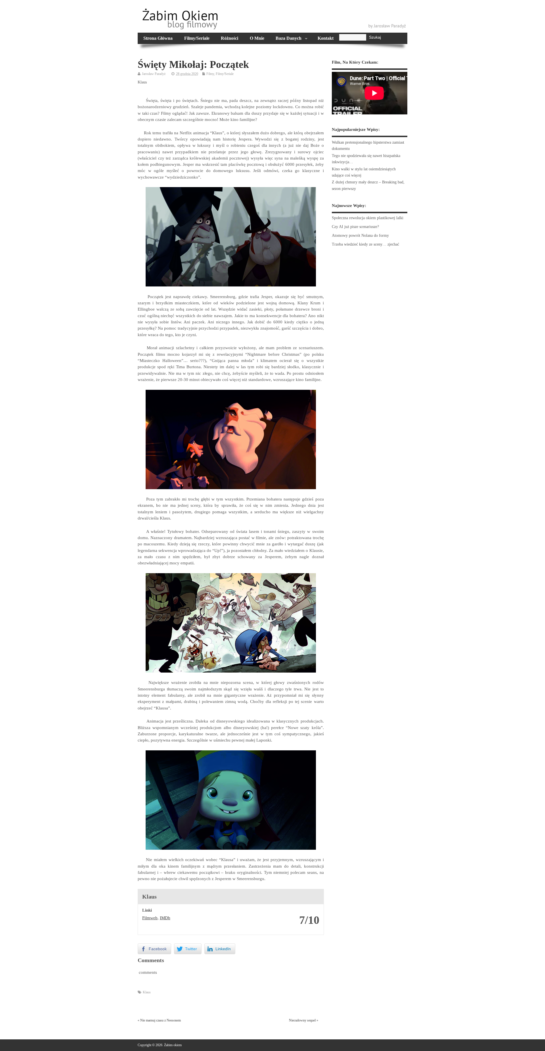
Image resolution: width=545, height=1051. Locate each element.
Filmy (210, 74)
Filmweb (150, 918)
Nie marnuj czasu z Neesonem (160, 1020)
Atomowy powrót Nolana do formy (360, 235)
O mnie (257, 38)
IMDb (165, 918)
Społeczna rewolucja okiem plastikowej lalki (367, 218)
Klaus (147, 992)
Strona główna (158, 38)
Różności (229, 38)
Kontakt (326, 38)
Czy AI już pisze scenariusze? (355, 227)
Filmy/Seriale (196, 38)
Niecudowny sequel (302, 1020)
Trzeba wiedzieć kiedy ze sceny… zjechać (365, 244)
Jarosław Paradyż (153, 74)
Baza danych (285, 39)
